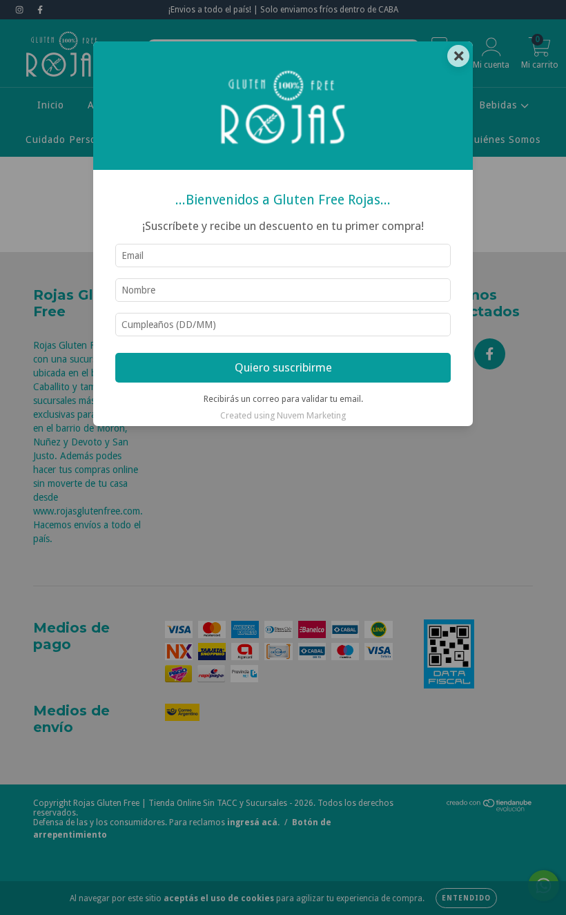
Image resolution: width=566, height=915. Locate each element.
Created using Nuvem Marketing (283, 415)
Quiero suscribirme (283, 367)
